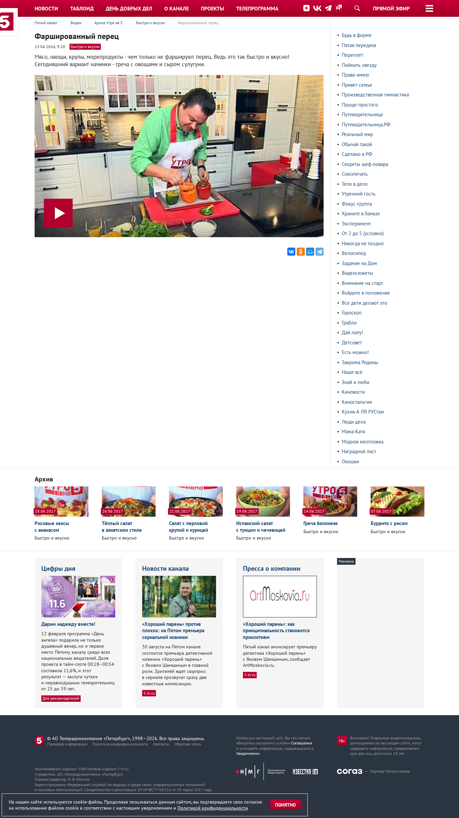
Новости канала (165, 568)
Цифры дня (58, 568)
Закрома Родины (360, 362)
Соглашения (301, 742)
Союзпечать (355, 174)
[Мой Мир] (310, 252)
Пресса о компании (271, 568)
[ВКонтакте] (291, 252)
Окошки (350, 461)
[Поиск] (357, 8)
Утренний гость (358, 193)
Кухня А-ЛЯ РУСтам (363, 411)
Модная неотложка (362, 441)
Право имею (355, 75)
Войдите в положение (366, 293)
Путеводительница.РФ (366, 124)
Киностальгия (357, 402)
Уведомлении (248, 753)
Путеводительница (362, 114)
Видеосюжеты (357, 273)
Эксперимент (356, 223)
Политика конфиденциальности (120, 743)
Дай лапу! (352, 332)
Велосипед (354, 253)
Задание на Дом (359, 263)
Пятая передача (359, 45)
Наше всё (352, 372)
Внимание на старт (362, 283)
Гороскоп (352, 312)
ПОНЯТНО (285, 805)
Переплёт (352, 55)
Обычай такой (357, 144)
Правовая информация (67, 743)
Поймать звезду (359, 65)
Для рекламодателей (61, 698)
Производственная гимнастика (375, 94)
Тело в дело (355, 184)
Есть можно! (355, 352)
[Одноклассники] (301, 252)
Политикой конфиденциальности (212, 808)
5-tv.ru (149, 693)
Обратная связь (187, 743)
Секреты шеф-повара (365, 164)
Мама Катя (353, 431)
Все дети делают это (364, 303)
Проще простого (360, 104)
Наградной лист (359, 451)
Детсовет (352, 342)
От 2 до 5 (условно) (363, 233)
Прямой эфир (391, 8)
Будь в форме (357, 35)
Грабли (349, 322)
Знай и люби (355, 382)
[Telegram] (320, 252)
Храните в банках (361, 213)
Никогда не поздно (363, 243)
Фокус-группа (357, 204)
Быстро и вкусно (85, 46)
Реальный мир (357, 134)
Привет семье (357, 85)
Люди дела (354, 422)
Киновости (353, 392)
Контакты (161, 743)
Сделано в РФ (357, 154)
